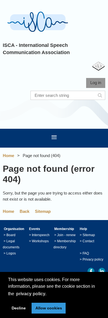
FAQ (86, 253)
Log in (95, 82)
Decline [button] (19, 308)
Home (8, 155)
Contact (88, 241)
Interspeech (41, 235)
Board (11, 235)
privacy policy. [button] (31, 293)
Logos (11, 253)
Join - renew (66, 235)
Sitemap (43, 211)
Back (24, 211)
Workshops (40, 241)
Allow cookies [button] (48, 308)
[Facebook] (91, 271)
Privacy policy (93, 259)
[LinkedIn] (101, 271)
